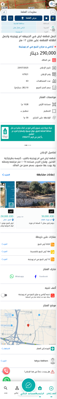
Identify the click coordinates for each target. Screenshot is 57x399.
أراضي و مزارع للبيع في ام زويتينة (36, 46)
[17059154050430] (27, 133)
